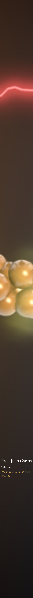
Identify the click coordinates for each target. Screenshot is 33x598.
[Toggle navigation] (3, 3)
